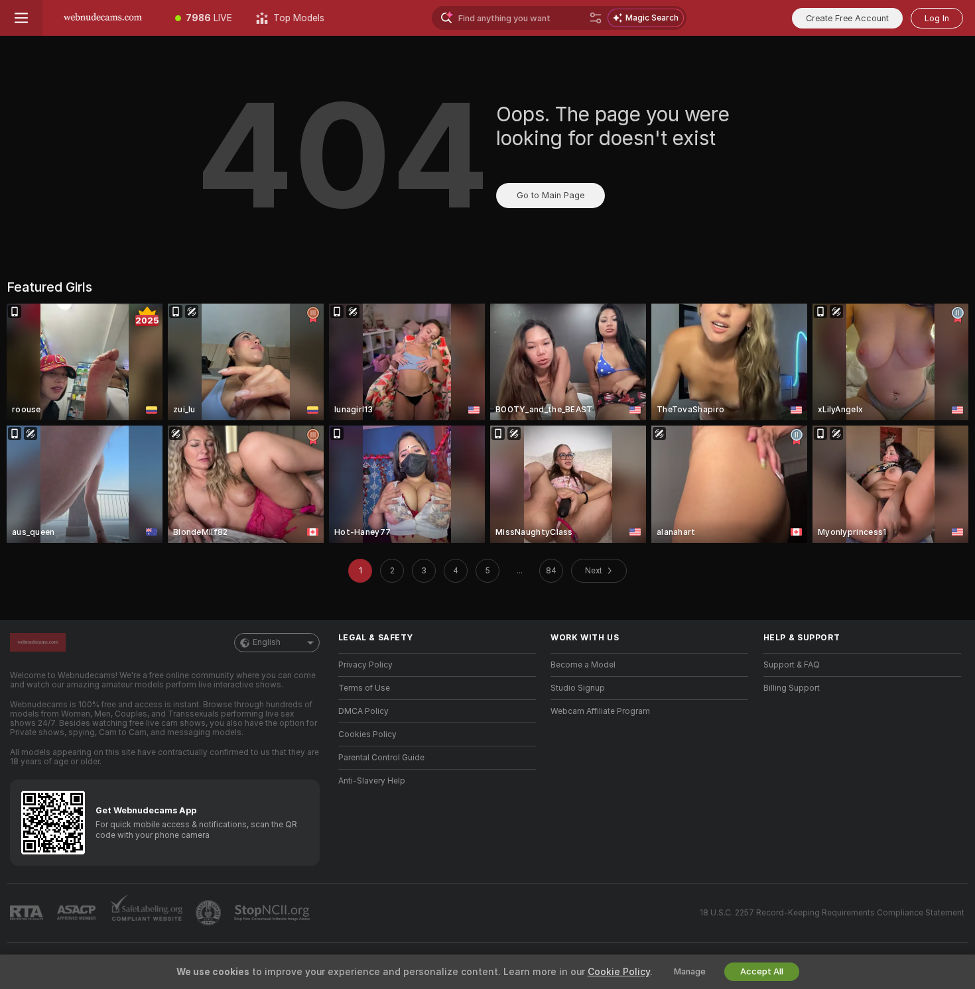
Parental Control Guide (381, 757)
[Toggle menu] (21, 18)
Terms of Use (364, 688)
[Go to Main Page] (102, 18)
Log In (937, 18)
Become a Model (583, 664)
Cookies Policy (367, 734)
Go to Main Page (550, 195)
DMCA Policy (363, 711)
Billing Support (791, 688)
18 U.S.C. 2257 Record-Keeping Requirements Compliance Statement (832, 912)
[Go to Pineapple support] (210, 912)
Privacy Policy (365, 664)
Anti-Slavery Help (371, 780)
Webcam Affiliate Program (600, 711)
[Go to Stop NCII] (273, 913)
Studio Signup (578, 688)
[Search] (595, 18)
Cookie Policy (619, 971)
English (267, 642)
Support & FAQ (791, 664)
